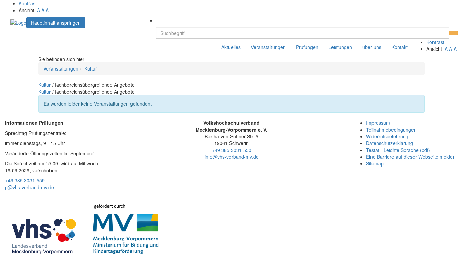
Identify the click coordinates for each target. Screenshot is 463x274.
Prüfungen (307, 47)
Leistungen (340, 47)
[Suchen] (453, 33)
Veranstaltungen (268, 47)
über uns (371, 47)
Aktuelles (231, 47)
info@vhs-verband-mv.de (232, 156)
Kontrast (29, 3)
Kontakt (399, 47)
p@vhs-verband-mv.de (29, 187)
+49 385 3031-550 (231, 149)
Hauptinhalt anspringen (56, 22)
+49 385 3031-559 (25, 180)
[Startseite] (18, 22)
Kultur (90, 68)
